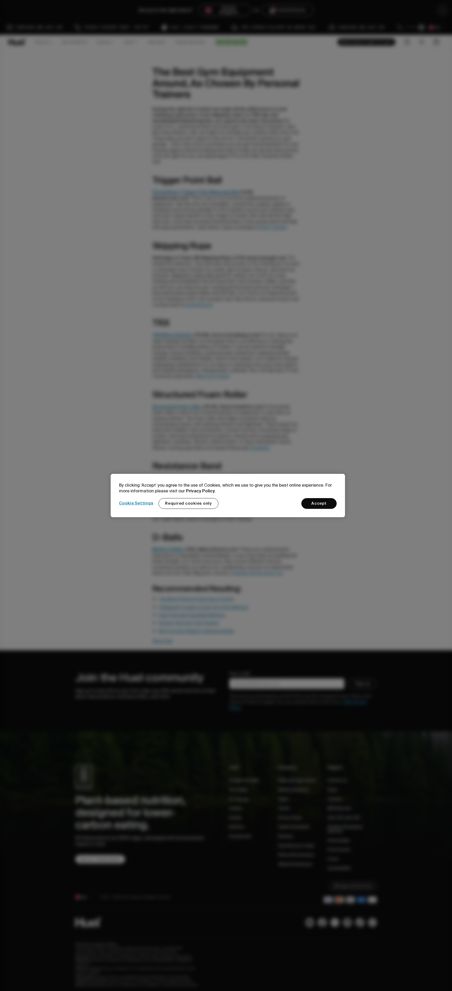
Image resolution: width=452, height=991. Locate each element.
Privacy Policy (200, 490)
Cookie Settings (136, 503)
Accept (319, 503)
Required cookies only (188, 503)
